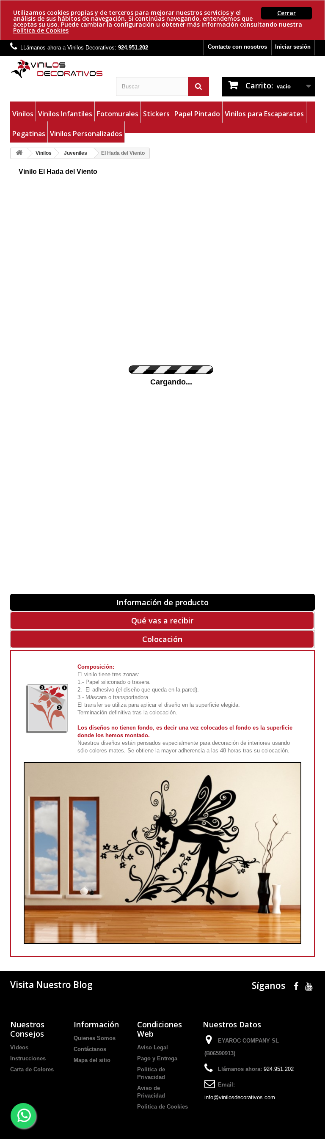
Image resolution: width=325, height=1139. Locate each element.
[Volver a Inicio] (19, 153)
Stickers (156, 113)
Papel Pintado (197, 113)
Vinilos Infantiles (65, 113)
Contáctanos (90, 1049)
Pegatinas (28, 133)
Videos (19, 1047)
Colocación (162, 639)
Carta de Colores (32, 1069)
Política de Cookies (41, 30)
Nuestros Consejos (27, 1029)
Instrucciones (28, 1058)
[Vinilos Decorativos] (56, 69)
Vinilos (22, 113)
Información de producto (162, 602)
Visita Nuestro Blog (51, 985)
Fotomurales (117, 113)
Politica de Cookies (162, 1106)
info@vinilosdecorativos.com (239, 1097)
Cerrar (286, 13)
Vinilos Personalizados (86, 133)
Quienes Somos (95, 1038)
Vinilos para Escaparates (264, 113)
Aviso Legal (152, 1047)
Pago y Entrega (157, 1058)
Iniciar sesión (293, 47)
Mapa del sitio (92, 1060)
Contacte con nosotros (237, 47)
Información (96, 1024)
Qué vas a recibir (162, 620)
